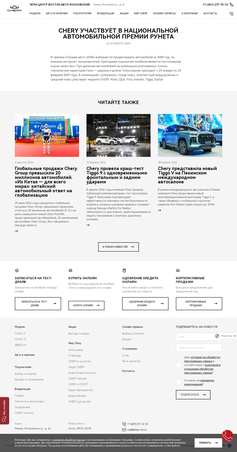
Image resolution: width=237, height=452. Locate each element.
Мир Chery (141, 13)
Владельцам (105, 13)
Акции (124, 13)
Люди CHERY (76, 367)
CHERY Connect (24, 412)
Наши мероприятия (81, 390)
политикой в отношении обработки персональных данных (202, 369)
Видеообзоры (77, 395)
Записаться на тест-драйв (34, 304)
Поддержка (22, 407)
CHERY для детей (79, 401)
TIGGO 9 (20, 333)
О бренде (75, 355)
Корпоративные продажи (196, 304)
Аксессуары (76, 349)
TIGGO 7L (21, 339)
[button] (4, 410)
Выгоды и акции (79, 333)
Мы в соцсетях (131, 361)
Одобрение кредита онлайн (142, 304)
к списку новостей (115, 247)
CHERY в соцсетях (80, 361)
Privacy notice (226, 336)
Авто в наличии (57, 13)
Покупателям (82, 13)
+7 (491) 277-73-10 (137, 424)
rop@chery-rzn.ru (136, 429)
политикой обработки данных (68, 440)
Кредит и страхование (29, 379)
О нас (125, 355)
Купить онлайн (83, 305)
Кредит (127, 339)
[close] (235, 335)
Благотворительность (83, 372)
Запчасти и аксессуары (29, 401)
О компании (189, 13)
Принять (205, 443)
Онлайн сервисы (164, 13)
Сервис (19, 395)
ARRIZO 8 (20, 345)
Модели (35, 13)
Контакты (210, 13)
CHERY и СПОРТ (78, 384)
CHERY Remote (78, 378)
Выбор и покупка (25, 373)
